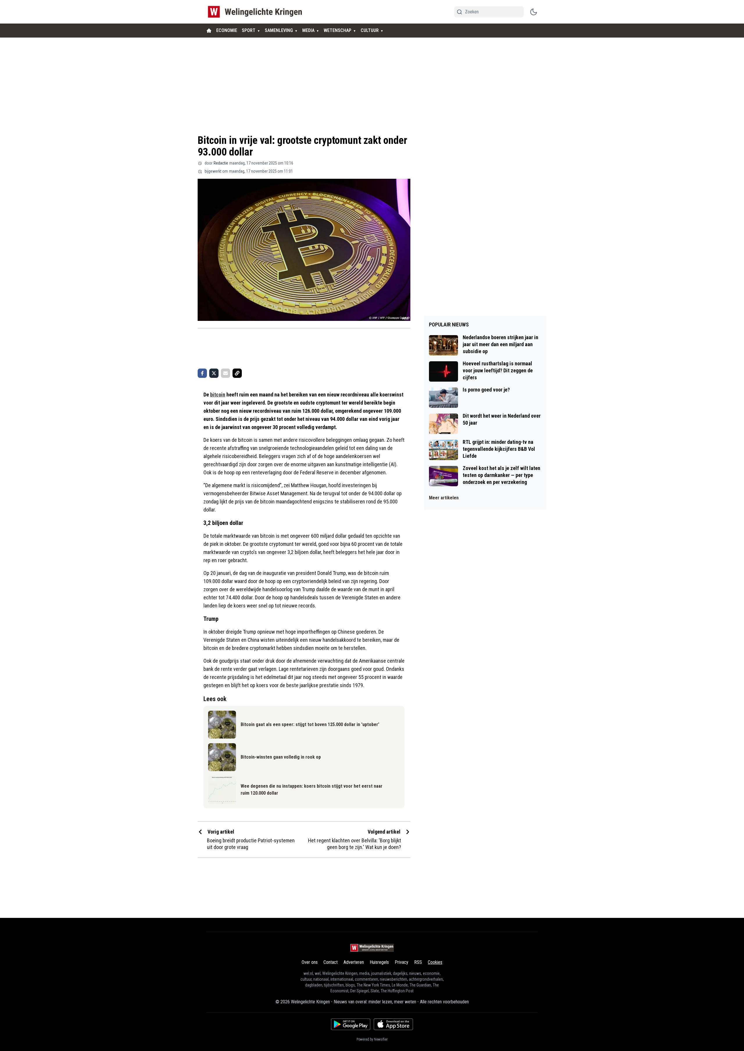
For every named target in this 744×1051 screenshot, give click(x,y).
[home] (209, 30)
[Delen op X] (214, 373)
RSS (418, 962)
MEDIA (308, 30)
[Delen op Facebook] (202, 373)
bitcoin (217, 395)
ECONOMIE (226, 30)
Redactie (221, 163)
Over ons (310, 962)
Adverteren (354, 962)
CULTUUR (370, 30)
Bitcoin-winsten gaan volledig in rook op (281, 757)
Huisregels (379, 962)
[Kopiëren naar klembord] (237, 373)
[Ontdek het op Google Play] (350, 1024)
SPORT (248, 30)
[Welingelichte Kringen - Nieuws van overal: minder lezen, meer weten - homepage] (256, 12)
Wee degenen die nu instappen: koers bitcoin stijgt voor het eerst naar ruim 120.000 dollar (311, 789)
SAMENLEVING (279, 30)
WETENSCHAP (337, 30)
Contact (330, 962)
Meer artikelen (444, 498)
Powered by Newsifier (372, 1039)
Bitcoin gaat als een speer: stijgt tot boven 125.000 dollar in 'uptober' (310, 724)
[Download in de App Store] (393, 1024)
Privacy (401, 962)
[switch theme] (534, 12)
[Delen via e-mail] (225, 373)
